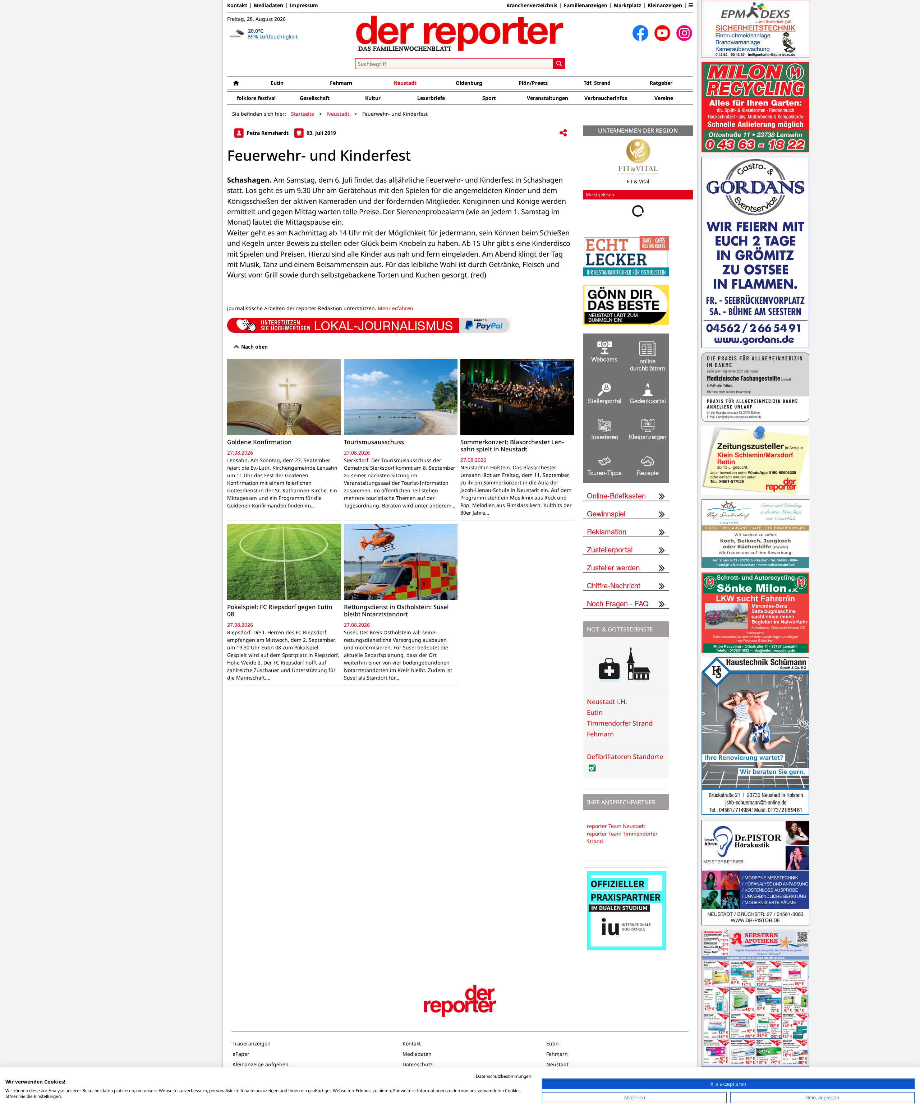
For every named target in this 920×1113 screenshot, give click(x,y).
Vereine (663, 98)
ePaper (241, 1053)
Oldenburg (469, 82)
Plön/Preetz (533, 82)
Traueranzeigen (252, 1043)
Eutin (277, 82)
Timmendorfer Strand (620, 723)
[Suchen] (559, 63)
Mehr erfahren (395, 308)
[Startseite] (236, 82)
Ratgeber (661, 82)
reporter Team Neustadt (616, 826)
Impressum (304, 5)
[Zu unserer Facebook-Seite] (640, 33)
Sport (489, 98)
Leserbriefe (431, 98)
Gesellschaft (315, 98)
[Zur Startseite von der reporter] (460, 33)
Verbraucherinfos (605, 98)
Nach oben (254, 346)
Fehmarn (341, 82)
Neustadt (405, 82)
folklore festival (256, 98)
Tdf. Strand (597, 82)
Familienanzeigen (585, 5)
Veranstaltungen (547, 98)
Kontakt (237, 5)
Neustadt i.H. (607, 701)
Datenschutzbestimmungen (503, 1076)
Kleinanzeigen (665, 5)
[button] (691, 5)
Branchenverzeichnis (531, 5)
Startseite (302, 113)
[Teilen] (563, 133)
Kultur (373, 98)
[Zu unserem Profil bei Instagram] (684, 33)
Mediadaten (268, 5)
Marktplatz (627, 5)
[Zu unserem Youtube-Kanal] (662, 33)
